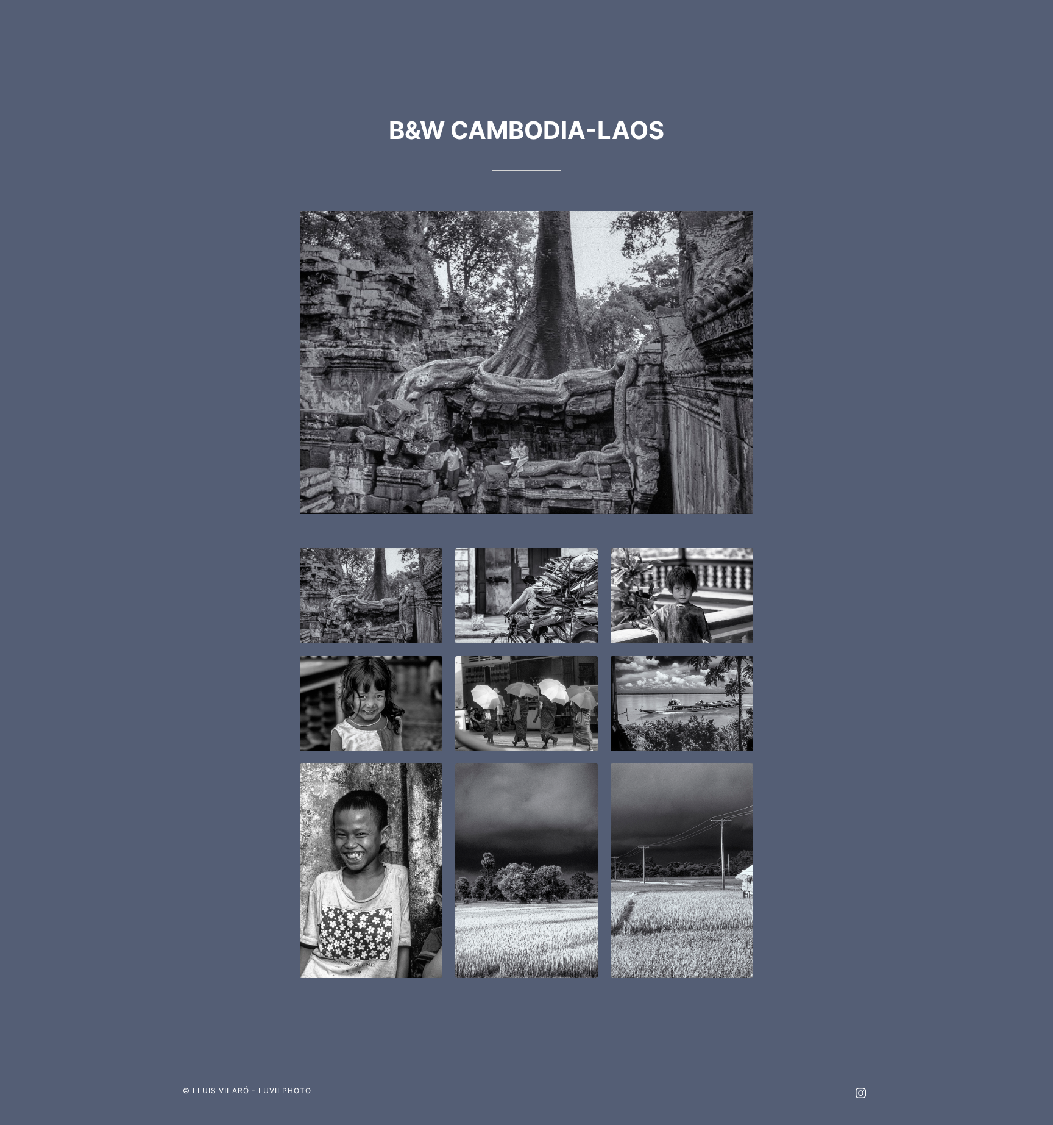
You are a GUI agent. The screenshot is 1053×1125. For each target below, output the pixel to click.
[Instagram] (860, 1094)
